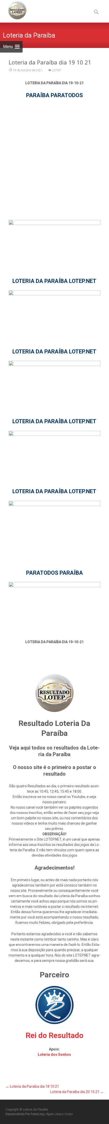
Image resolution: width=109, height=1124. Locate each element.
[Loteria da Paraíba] (13, 10)
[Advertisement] (54, 159)
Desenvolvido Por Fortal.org (25, 1114)
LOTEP (56, 70)
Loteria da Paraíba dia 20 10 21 (77, 1092)
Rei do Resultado (54, 1035)
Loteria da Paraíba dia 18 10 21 (32, 1086)
